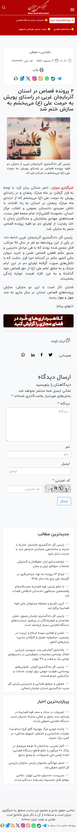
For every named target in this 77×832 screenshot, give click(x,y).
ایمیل (66, 463)
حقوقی (34, 52)
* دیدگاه (64, 403)
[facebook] (42, 355)
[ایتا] (40, 80)
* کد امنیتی (61, 480)
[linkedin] (33, 355)
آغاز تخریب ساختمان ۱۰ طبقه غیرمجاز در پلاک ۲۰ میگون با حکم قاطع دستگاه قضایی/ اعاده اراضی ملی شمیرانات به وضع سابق (40, 750)
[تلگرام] (59, 80)
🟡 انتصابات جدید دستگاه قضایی (31, 20)
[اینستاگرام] (34, 80)
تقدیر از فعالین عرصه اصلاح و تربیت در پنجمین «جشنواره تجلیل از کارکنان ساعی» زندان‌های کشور (42, 637)
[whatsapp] (23, 355)
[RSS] (13, 827)
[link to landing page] (38, 7)
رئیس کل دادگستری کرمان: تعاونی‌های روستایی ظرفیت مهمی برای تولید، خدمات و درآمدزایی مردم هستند (41, 671)
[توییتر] (28, 80)
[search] (4, 7)
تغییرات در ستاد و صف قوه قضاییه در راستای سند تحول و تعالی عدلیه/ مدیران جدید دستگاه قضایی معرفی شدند (39, 716)
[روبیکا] (16, 80)
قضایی (45, 52)
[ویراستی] (22, 80)
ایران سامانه (29, 819)
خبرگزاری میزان (63, 187)
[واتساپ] (47, 80)
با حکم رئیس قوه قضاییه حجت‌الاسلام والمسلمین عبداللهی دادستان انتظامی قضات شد (40, 591)
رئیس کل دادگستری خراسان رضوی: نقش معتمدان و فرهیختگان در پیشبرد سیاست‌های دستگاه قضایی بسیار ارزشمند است (40, 620)
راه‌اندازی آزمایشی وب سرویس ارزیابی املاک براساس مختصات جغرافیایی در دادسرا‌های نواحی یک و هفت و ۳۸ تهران (38, 654)
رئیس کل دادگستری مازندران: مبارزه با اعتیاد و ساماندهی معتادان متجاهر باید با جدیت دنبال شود (42, 549)
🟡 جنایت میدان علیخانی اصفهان (34, 29)
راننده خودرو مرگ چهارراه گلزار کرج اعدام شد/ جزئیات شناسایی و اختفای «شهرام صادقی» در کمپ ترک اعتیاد (39, 733)
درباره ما (51, 825)
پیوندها (72, 825)
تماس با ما (62, 825)
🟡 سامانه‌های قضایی (63, 29)
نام (68, 447)
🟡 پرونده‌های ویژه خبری (62, 20)
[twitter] (50, 355)
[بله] (53, 80)
